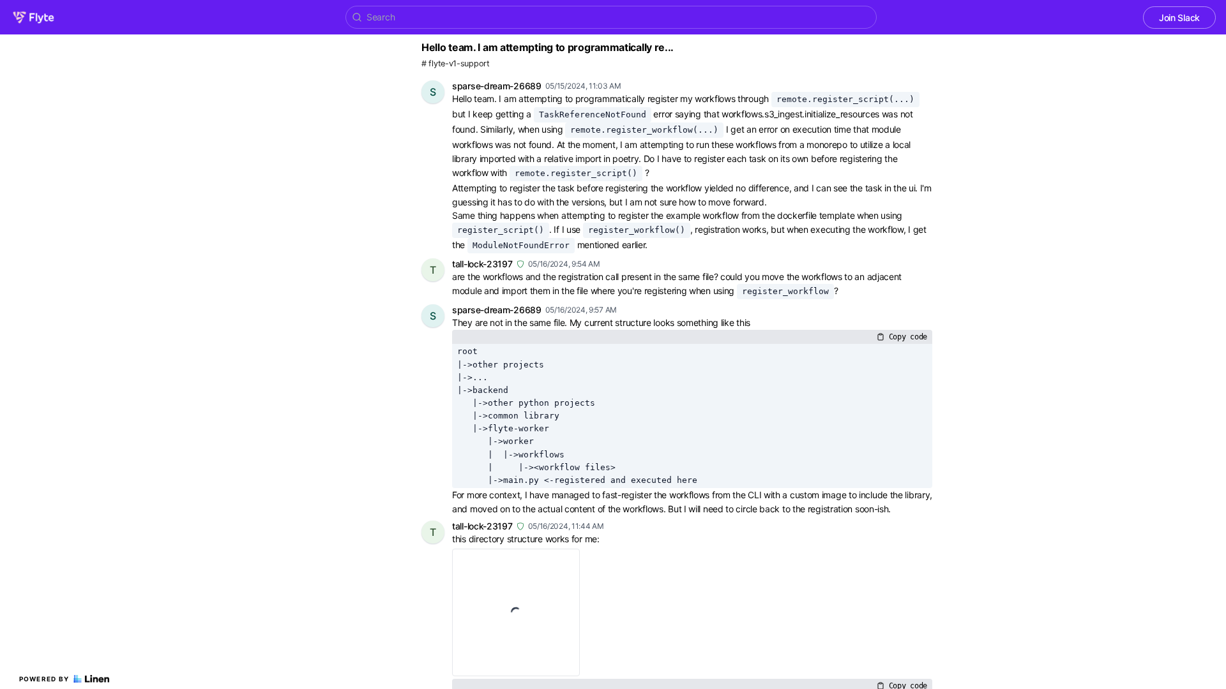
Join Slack (1179, 17)
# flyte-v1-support (455, 63)
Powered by (44, 679)
